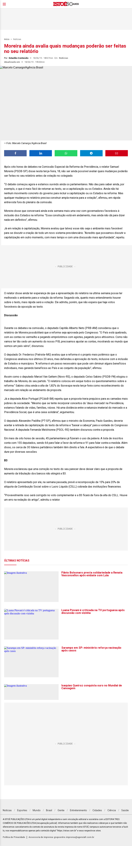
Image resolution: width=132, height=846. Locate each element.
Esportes (22, 810)
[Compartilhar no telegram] (91, 153)
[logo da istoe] (66, 4)
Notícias (17, 39)
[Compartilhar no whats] (66, 153)
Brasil (49, 810)
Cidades (97, 810)
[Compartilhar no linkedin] (40, 153)
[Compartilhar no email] (116, 153)
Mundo (37, 810)
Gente (61, 810)
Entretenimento (78, 810)
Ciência (111, 810)
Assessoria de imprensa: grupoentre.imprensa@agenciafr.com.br (61, 837)
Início (6, 39)
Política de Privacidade (14, 837)
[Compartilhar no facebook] (15, 153)
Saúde (125, 810)
